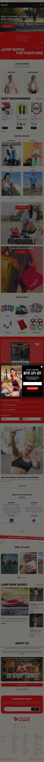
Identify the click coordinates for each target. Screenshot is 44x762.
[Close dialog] (42, 367)
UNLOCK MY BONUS (32, 388)
